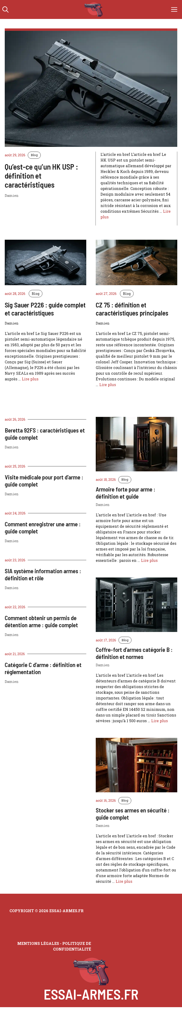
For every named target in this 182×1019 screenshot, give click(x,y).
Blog (34, 155)
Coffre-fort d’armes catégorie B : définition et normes (134, 653)
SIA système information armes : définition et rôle (43, 574)
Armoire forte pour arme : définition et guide (125, 493)
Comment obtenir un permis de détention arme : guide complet (41, 621)
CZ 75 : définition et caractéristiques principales (132, 309)
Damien (11, 447)
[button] (5, 9)
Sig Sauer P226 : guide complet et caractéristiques (45, 309)
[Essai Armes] (93, 9)
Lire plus (30, 378)
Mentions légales (38, 943)
